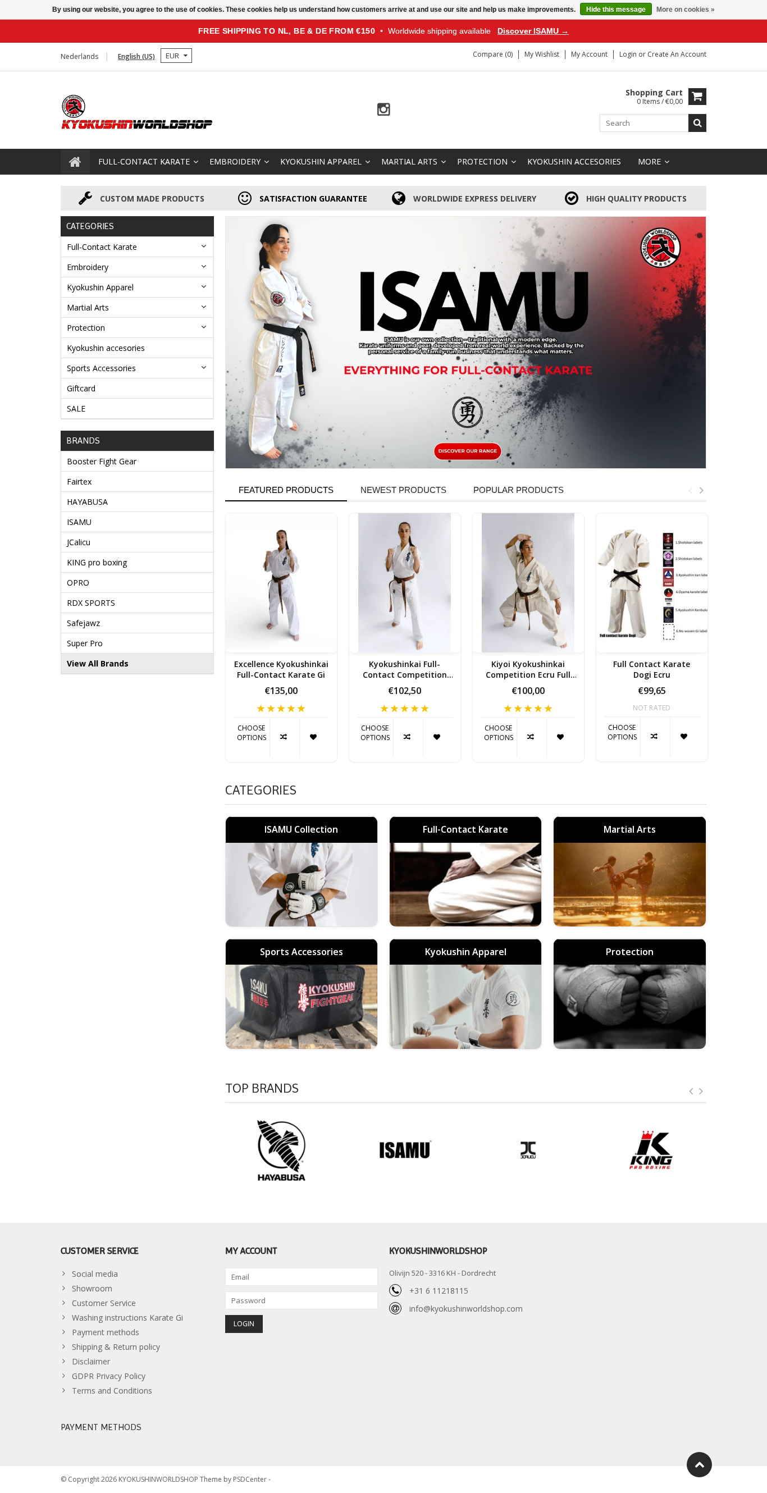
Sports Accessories (101, 368)
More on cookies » (685, 9)
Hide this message (616, 9)
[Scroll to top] (699, 1464)
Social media (95, 1273)
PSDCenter (250, 1479)
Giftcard (81, 388)
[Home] (75, 161)
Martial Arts (409, 161)
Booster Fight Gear (101, 461)
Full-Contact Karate (144, 161)
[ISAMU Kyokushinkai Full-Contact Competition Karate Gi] (404, 582)
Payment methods (105, 1332)
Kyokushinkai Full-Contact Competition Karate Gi (405, 670)
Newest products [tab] (403, 490)
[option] (281, 643)
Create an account (676, 54)
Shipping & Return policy (116, 1346)
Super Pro (85, 643)
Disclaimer (91, 1361)
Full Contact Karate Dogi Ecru (651, 669)
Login (628, 54)
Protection (482, 161)
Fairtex (79, 481)
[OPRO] (651, 1150)
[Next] (701, 1091)
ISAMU (79, 522)
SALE (76, 408)
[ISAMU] (466, 342)
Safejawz (83, 623)
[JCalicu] (404, 1150)
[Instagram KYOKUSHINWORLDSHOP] (384, 109)
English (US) (136, 56)
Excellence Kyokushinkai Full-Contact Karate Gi (281, 669)
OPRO (78, 582)
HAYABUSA (87, 501)
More (649, 161)
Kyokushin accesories (574, 161)
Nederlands (79, 56)
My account (589, 54)
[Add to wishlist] (314, 737)
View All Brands (98, 663)
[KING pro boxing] (528, 1150)
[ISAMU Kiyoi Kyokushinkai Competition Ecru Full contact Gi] (528, 582)
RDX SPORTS (91, 602)
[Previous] (691, 1091)
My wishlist (541, 54)
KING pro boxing (97, 562)
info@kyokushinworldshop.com (466, 1308)
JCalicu (78, 542)
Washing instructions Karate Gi (127, 1317)
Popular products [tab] (518, 490)
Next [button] (701, 490)
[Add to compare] (284, 737)
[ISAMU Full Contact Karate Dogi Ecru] (651, 582)
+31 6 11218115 (438, 1290)
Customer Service (104, 1303)
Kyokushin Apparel (321, 161)
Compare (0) (493, 54)
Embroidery (235, 161)
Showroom (92, 1288)
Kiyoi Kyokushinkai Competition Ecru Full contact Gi (528, 670)
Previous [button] (690, 490)
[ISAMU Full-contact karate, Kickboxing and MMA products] (137, 111)
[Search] (697, 123)
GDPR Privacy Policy (108, 1376)
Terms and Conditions (112, 1390)
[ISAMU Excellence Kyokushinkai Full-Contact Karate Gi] (281, 582)
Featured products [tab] (286, 490)
